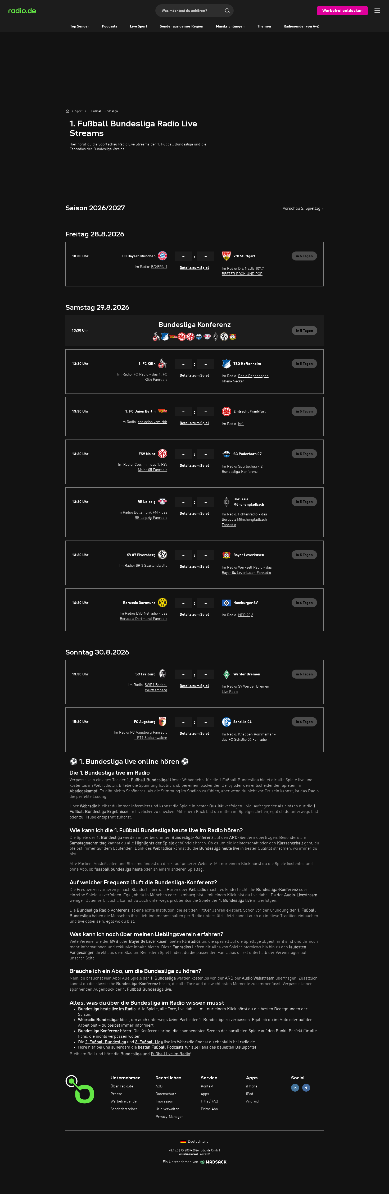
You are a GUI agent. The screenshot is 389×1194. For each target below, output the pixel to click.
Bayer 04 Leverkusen (148, 942)
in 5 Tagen (304, 256)
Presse (116, 1094)
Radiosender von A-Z (301, 26)
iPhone (251, 1086)
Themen (264, 26)
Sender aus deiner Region (181, 26)
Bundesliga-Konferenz (192, 838)
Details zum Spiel (194, 268)
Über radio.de (122, 1086)
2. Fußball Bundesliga (105, 1042)
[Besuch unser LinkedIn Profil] (295, 1087)
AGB (159, 1086)
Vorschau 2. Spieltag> (303, 209)
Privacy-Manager (169, 1117)
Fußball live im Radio (170, 1054)
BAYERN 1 (159, 267)
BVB (114, 942)
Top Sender (79, 26)
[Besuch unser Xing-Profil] (306, 1087)
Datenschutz (166, 1094)
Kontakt (207, 1086)
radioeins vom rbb (152, 422)
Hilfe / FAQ (209, 1101)
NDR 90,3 (245, 615)
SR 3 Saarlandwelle (151, 566)
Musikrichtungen (230, 26)
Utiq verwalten (167, 1109)
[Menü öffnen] (377, 10)
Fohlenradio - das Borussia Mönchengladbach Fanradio (244, 520)
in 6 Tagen (304, 603)
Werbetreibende (124, 1101)
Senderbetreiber (124, 1109)
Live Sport (138, 26)
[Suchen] (227, 10)
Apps (205, 1094)
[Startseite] (67, 111)
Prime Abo (209, 1109)
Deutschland (198, 1141)
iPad (249, 1094)
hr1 (241, 424)
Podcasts (109, 26)
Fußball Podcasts (167, 1047)
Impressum (165, 1101)
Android (252, 1101)
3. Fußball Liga (149, 1042)
